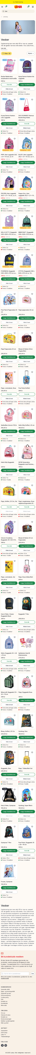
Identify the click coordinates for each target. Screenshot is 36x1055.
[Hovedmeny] (33, 7)
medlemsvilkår (5, 978)
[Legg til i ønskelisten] (14, 60)
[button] (28, 7)
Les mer (3, 48)
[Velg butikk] (2, 7)
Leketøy (5, 16)
